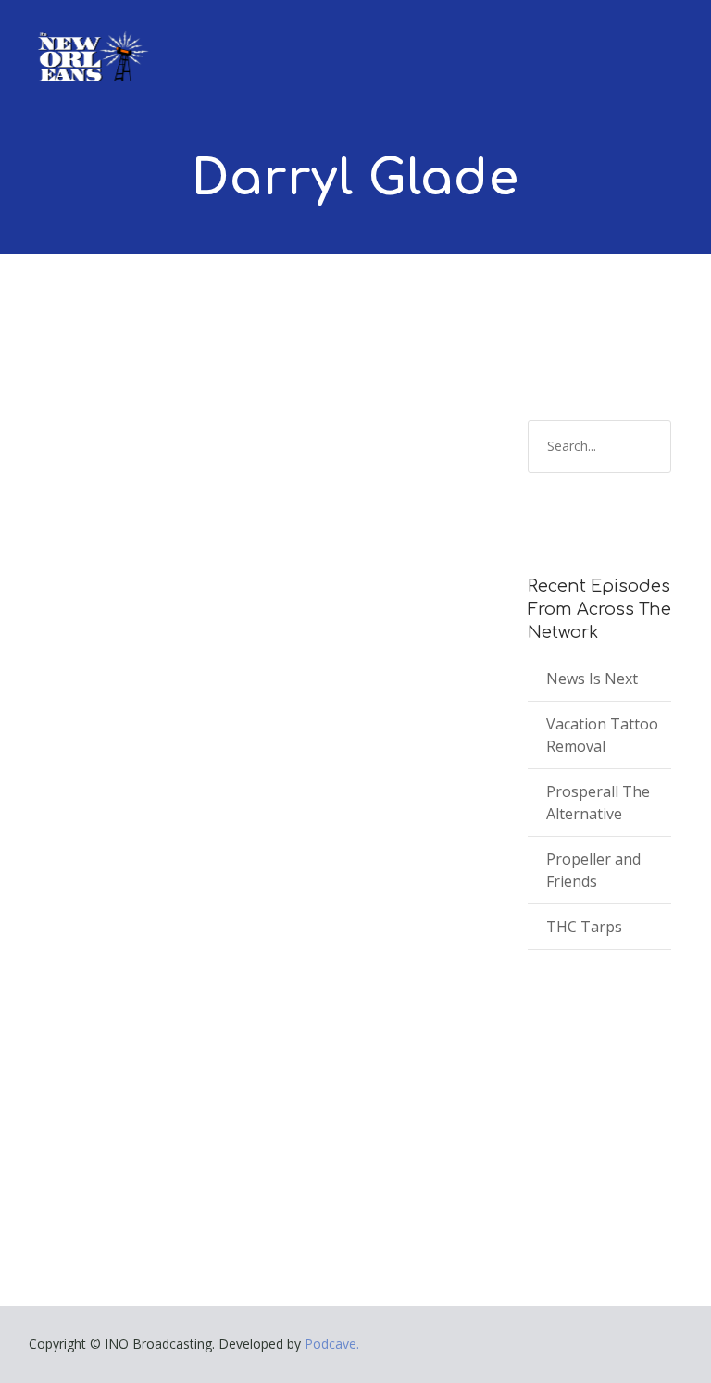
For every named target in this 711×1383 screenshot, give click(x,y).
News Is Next (592, 678)
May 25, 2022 (89, 909)
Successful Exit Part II (163, 882)
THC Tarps (584, 926)
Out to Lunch (203, 909)
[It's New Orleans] (90, 40)
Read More (85, 1101)
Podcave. (332, 1343)
